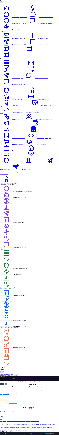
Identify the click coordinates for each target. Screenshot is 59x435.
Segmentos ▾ (2, 113)
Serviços (50, 424)
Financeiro (38, 424)
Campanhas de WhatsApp (27, 421)
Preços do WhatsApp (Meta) (38, 427)
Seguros (48, 424)
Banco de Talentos (13, 430)
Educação (35, 424)
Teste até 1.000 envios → (14, 287)
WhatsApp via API (36, 421)
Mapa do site (5, 432)
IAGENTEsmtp (6, 183)
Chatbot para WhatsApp (3, 421)
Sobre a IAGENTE (2, 430)
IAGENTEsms (14, 183)
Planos (1, 367)
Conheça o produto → (3, 249)
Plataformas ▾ (2, 182)
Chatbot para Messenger (16, 421)
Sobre (4, 367)
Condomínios (21, 424)
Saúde (46, 424)
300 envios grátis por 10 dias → (15, 327)
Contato (28, 430)
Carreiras (10, 430)
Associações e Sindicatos (9, 424)
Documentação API (29, 427)
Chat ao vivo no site (21, 421)
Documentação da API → (7, 287)
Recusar (51, 433)
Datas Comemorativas (23, 427)
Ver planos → (2, 287)
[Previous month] (1, 384)
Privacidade (1, 432)
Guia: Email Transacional (10, 427)
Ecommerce (32, 424)
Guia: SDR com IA (4, 427)
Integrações (33, 427)
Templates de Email (18, 427)
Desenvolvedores (28, 424)
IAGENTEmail (10, 183)
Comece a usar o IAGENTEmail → (29, 408)
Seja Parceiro (7, 430)
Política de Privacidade (23, 430)
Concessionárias (17, 424)
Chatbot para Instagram (10, 421)
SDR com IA (32, 421)
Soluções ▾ (1, 2)
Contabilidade (24, 424)
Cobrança (13, 424)
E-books (14, 427)
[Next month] (3, 384)
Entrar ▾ (1, 368)
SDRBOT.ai (2, 183)
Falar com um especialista (4, 174)
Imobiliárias (41, 424)
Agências (4, 424)
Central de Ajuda (44, 427)
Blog (2, 367)
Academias (1, 424)
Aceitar (47, 433)
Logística (44, 424)
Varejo (54, 424)
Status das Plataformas (49, 427)
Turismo (52, 424)
